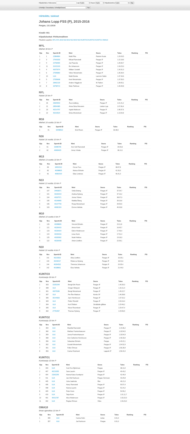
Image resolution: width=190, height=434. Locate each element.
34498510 (59, 130)
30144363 (56, 298)
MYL (54, 40)
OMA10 (105, 40)
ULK (54, 76)
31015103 (56, 66)
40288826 (57, 224)
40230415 (57, 227)
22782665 (56, 63)
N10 (79, 40)
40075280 (56, 291)
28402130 (56, 83)
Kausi (93, 3)
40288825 (58, 170)
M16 (61, 40)
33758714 (56, 86)
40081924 (57, 207)
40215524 (56, 113)
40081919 (58, 174)
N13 (71, 40)
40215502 (57, 258)
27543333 (56, 60)
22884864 (56, 56)
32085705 (57, 147)
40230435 (57, 241)
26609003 (56, 103)
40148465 (57, 201)
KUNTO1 (98, 40)
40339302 (57, 237)
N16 (64, 40)
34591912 (58, 167)
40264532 (57, 264)
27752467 (56, 311)
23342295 (55, 375)
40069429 (57, 150)
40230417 (57, 261)
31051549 (56, 285)
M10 (75, 40)
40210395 (55, 371)
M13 (68, 40)
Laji (78, 3)
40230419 (57, 194)
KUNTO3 (84, 40)
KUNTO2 (91, 40)
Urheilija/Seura (60, 7)
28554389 (56, 106)
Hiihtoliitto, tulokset (49, 16)
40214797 (56, 110)
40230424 (57, 231)
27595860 (56, 73)
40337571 (57, 197)
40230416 (57, 234)
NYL (57, 40)
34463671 (57, 191)
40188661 (57, 268)
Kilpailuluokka (110, 3)
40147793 (57, 204)
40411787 (55, 398)
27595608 (56, 79)
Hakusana (52, 3)
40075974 (56, 69)
